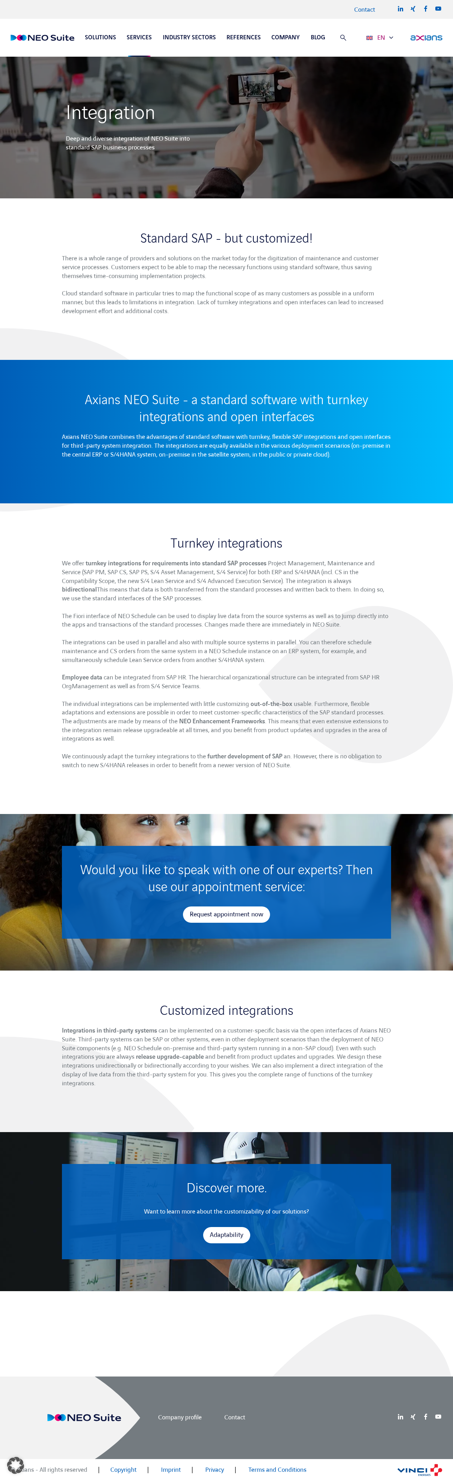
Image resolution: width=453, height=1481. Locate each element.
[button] (15, 1465)
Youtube (438, 8)
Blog (318, 37)
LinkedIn (400, 8)
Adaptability (226, 1235)
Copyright (123, 1469)
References (243, 37)
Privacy (214, 1469)
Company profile (180, 1417)
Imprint (171, 1469)
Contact (364, 9)
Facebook (426, 8)
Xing (413, 8)
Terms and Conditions (277, 1469)
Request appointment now (226, 914)
